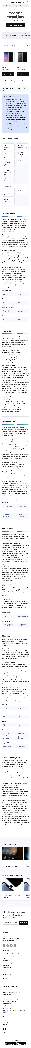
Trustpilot (5, 1020)
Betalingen (5, 958)
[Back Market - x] (15, 945)
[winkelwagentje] (27, 2)
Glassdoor (5, 1022)
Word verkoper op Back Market (11, 954)
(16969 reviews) (7, 90)
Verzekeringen (6, 965)
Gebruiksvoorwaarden (8, 990)
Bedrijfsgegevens (7, 1003)
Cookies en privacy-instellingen (11, 999)
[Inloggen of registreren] (23, 2)
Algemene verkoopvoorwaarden (11, 992)
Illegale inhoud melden (8, 1006)
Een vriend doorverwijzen (9, 982)
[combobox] (8, 46)
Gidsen (4, 969)
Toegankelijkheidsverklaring (10, 940)
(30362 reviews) (22, 90)
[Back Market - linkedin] (7, 945)
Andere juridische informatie (10, 1001)
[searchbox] (16, 5)
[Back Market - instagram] (4, 945)
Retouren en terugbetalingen (10, 963)
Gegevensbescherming (9, 996)
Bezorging (5, 960)
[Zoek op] (3, 6)
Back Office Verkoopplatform (10, 956)
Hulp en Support (7, 967)
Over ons (5, 936)
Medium (5, 1024)
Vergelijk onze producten (9, 972)
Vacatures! (5, 943)
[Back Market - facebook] (11, 945)
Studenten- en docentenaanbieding (12, 938)
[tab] (10, 81)
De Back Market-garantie (9, 994)
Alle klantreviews (7, 974)
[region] (15, 858)
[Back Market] (15, 2)
